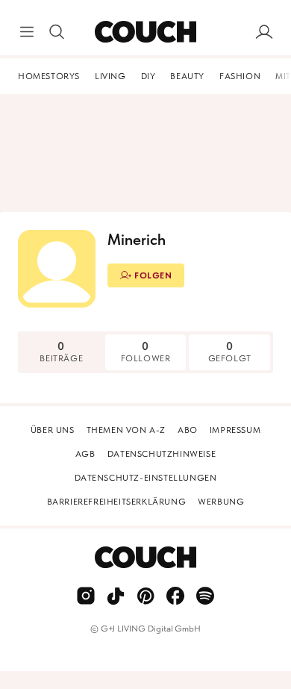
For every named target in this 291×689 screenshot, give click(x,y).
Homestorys (49, 76)
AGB (85, 454)
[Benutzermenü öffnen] (264, 32)
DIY (148, 76)
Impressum (235, 430)
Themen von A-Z (126, 430)
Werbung (221, 501)
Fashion (239, 76)
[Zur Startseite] (145, 32)
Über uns (53, 430)
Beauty (187, 76)
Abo (188, 430)
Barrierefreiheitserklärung (117, 501)
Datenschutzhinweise (161, 454)
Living (110, 76)
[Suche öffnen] (57, 32)
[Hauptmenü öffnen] (27, 32)
